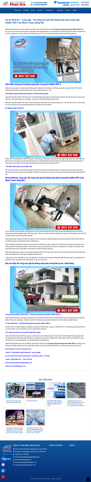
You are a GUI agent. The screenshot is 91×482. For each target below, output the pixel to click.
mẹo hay (67, 10)
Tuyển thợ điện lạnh (32, 401)
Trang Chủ (18, 10)
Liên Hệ (75, 10)
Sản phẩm (49, 10)
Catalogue (60, 10)
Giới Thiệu (25, 10)
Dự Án (32, 10)
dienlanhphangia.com (19, 366)
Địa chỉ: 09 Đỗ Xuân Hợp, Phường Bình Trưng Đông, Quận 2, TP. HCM (27, 356)
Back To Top (88, 479)
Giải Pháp (39, 10)
